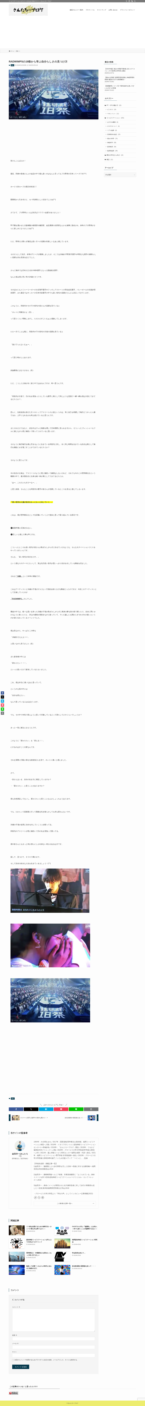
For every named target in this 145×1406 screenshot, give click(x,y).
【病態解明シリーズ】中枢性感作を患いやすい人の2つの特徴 (119, 88)
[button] (16, 1109)
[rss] (132, 1)
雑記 (12, 65)
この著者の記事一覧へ (64, 1203)
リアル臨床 (112, 130)
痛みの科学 (112, 138)
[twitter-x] (126, 1)
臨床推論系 (112, 151)
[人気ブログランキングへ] (13, 1394)
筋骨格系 (111, 147)
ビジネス (111, 109)
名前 (14, 1335)
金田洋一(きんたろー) (20, 1155)
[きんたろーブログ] (28, 10)
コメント (16, 1307)
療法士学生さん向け (115, 155)
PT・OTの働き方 (114, 105)
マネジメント (113, 113)
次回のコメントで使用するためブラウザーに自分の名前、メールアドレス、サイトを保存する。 (46, 1360)
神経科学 (111, 142)
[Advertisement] (72, 33)
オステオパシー (113, 126)
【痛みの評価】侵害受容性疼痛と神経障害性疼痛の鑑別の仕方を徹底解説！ (119, 79)
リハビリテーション (115, 118)
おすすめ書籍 (112, 122)
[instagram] (129, 1)
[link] (35, 1197)
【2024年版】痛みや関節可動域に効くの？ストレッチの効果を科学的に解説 (120, 71)
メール (15, 1343)
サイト (14, 1352)
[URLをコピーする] (91, 1109)
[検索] (134, 1)
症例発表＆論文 (113, 134)
